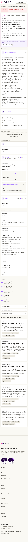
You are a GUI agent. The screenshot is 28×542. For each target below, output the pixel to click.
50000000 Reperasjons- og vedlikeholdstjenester (9, 254)
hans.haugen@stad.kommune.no (12, 123)
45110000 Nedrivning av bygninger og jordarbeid (11, 237)
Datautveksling (5, 533)
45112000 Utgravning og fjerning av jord (12, 239)
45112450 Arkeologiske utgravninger (11, 243)
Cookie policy (11, 531)
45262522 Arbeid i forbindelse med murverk (13, 252)
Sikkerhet (18, 531)
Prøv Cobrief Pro (21, 2)
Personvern (4, 531)
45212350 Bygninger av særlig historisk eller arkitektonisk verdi (13, 248)
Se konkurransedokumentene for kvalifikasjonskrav (13, 135)
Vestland (4, 261)
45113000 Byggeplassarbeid (9, 246)
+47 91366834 (7, 120)
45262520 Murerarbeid (7, 250)
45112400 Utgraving (7, 241)
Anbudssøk (3, 6)
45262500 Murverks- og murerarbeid (11, 231)
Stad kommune (6, 216)
